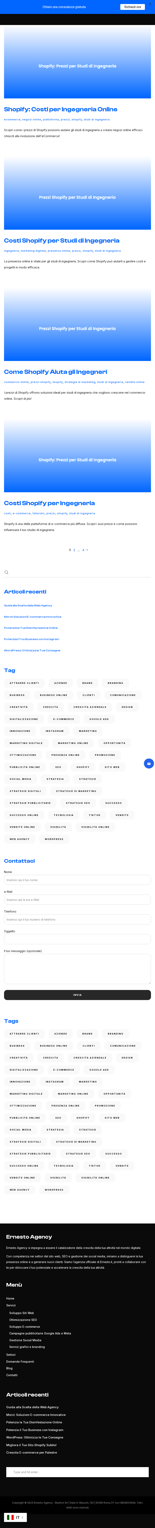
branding (116, 683)
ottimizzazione (23, 755)
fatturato (38, 513)
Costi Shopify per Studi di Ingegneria (61, 240)
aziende (60, 683)
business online (53, 695)
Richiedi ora (132, 7)
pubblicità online (25, 767)
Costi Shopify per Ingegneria (49, 503)
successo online (24, 815)
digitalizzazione (24, 719)
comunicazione (123, 695)
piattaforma (51, 119)
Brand (87, 683)
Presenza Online (59, 250)
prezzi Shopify (41, 382)
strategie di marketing (80, 382)
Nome (8, 872)
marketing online (73, 743)
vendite (122, 815)
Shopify (77, 119)
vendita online (135, 382)
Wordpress (54, 839)
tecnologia (64, 815)
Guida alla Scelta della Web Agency (28, 605)
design (127, 707)
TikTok (95, 815)
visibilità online (95, 827)
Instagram (55, 731)
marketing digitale (33, 250)
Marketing (88, 731)
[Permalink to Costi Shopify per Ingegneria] (77, 455)
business (17, 695)
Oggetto (9, 931)
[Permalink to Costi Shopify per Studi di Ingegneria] (77, 193)
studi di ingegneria (97, 119)
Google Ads (99, 719)
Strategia (55, 779)
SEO (58, 767)
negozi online (31, 119)
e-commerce (22, 513)
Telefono (10, 911)
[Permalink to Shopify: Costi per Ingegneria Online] (77, 61)
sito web (112, 767)
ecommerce (12, 119)
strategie (87, 779)
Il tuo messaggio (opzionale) (23, 951)
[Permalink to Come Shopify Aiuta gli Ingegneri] (77, 324)
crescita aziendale (90, 707)
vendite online (22, 827)
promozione (105, 755)
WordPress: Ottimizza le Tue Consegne (32, 650)
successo (113, 803)
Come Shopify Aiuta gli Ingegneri (55, 371)
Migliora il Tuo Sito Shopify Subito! (31, 1445)
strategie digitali (25, 791)
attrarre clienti (24, 683)
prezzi (65, 119)
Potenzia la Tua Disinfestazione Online (31, 628)
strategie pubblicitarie (30, 803)
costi (7, 513)
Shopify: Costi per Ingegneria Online (60, 109)
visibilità (58, 827)
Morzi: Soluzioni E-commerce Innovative (32, 617)
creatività (19, 707)
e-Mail (8, 891)
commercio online (16, 382)
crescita (50, 707)
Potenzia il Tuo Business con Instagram (31, 639)
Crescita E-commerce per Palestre (31, 1452)
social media (20, 779)
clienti (89, 695)
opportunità (115, 743)
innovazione (20, 731)
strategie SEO (78, 803)
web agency (20, 839)
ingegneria (11, 250)
